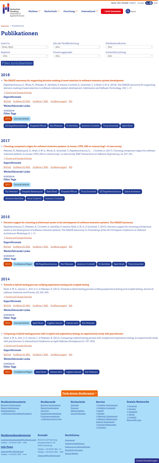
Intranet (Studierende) (105, 422)
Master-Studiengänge (10, 408)
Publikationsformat (116, 43)
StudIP (101, 411)
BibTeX (7, 101)
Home (113, 3)
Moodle (101, 413)
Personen (75, 408)
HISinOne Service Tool (52, 419)
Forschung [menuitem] (67, 10)
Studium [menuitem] (31, 10)
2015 (7, 264)
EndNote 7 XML (40, 101)
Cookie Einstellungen (147, 460)
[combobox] (24, 47)
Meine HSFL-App (134, 420)
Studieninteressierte (13, 402)
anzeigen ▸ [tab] (9, 110)
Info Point (45, 411)
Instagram (133, 412)
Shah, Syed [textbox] (7, 47)
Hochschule (78, 402)
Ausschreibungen (78, 413)
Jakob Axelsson (132, 191)
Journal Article (21, 118)
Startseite (5, 26)
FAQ (119, 3)
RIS (70, 101)
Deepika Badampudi (32, 191)
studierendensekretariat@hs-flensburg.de (18, 440)
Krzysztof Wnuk (38, 125)
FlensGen (102, 427)
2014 (7, 323)
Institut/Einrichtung (116, 52)
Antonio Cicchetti (90, 125)
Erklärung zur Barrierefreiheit (77, 447)
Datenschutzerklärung (74, 443)
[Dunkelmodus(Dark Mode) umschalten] (149, 3)
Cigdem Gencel (54, 323)
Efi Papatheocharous (15, 125)
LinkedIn (133, 417)
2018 (7, 118)
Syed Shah (127, 125)
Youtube (132, 409)
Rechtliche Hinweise (74, 450)
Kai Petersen (56, 125)
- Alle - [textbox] (57, 47)
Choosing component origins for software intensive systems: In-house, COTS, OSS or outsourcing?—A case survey (63, 146)
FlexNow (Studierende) (108, 405)
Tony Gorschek (110, 125)
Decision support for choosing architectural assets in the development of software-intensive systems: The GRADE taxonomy (68, 222)
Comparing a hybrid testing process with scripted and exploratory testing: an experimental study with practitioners (63, 333)
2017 (7, 184)
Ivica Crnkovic (34, 198)
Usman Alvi (72, 323)
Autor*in (5, 43)
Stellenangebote (77, 411)
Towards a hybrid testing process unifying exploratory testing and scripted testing (46, 284)
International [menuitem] (86, 10)
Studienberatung (8, 411)
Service (100, 402)
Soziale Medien (71, 453)
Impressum (70, 440)
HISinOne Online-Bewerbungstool (17, 413)
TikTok (132, 414)
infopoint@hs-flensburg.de (12, 451)
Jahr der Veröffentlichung (66, 43)
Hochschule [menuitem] (49, 10)
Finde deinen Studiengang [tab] (78, 393)
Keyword (5, 52)
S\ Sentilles (72, 125)
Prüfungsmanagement (50, 416)
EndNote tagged (59, 101)
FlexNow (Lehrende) (106, 408)
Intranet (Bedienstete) (107, 425)
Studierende (48, 402)
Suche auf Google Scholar (19, 92)
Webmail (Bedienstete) (107, 419)
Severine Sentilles (14, 198)
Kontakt (125, 3)
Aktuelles (75, 405)
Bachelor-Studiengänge (11, 405)
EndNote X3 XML (21, 101)
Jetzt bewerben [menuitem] (113, 11)
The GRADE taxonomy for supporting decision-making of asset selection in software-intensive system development (64, 80)
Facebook (133, 406)
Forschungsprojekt (62, 52)
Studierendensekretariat (51, 413)
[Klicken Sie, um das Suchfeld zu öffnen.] (128, 11)
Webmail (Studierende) (108, 416)
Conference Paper (23, 264)
